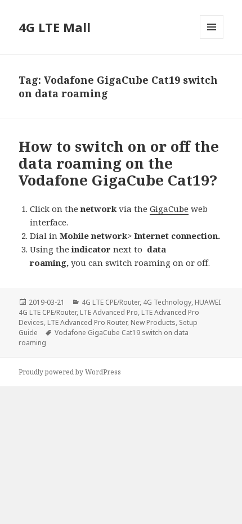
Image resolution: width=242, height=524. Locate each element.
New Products (153, 322)
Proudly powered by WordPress (70, 372)
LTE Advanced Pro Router (87, 322)
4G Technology (167, 302)
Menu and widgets (211, 38)
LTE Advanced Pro (109, 312)
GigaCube (169, 208)
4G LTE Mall (55, 27)
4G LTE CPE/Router (111, 302)
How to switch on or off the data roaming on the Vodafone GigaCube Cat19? (119, 163)
